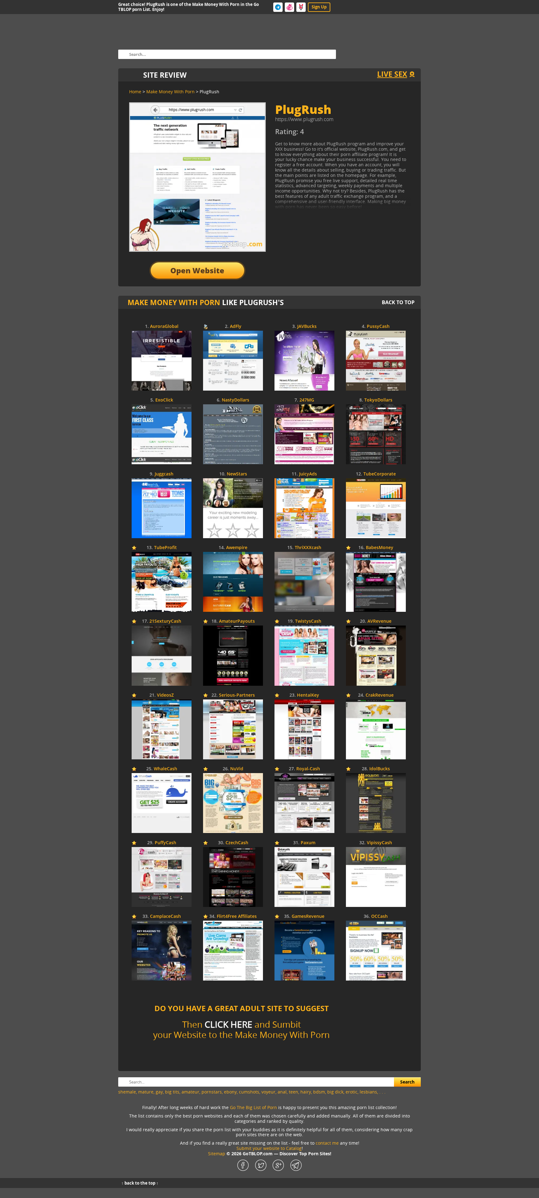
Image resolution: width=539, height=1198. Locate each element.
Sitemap (216, 1154)
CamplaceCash (165, 916)
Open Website (197, 270)
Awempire (236, 547)
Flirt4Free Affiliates (237, 916)
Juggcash (164, 474)
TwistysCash (308, 621)
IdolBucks (379, 769)
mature (145, 1092)
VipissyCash (379, 842)
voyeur (268, 1092)
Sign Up (319, 7)
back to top (398, 302)
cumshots (249, 1092)
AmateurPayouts (237, 621)
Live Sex (392, 74)
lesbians (368, 1092)
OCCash (379, 916)
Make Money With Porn (174, 302)
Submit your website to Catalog (269, 1148)
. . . (382, 1092)
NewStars (237, 474)
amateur (190, 1092)
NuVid (236, 769)
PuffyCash (165, 842)
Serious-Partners (237, 695)
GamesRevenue (308, 916)
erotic (351, 1092)
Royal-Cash (308, 769)
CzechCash (237, 842)
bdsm (319, 1092)
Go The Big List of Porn (253, 1107)
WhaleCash (165, 769)
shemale (127, 1092)
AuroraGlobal (164, 326)
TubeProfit (165, 547)
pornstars (212, 1092)
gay (159, 1092)
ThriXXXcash (308, 547)
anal (282, 1092)
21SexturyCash (165, 621)
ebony (230, 1092)
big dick (335, 1092)
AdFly (235, 326)
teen (293, 1092)
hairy (305, 1092)
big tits (172, 1092)
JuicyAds (308, 474)
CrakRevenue (380, 695)
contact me (327, 1143)
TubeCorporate (379, 474)
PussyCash (378, 326)
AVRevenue (379, 621)
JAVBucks (307, 326)
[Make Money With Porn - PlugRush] (332, 134)
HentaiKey (308, 695)
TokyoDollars (378, 400)
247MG (306, 400)
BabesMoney (379, 547)
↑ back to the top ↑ (139, 1183)
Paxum (308, 842)
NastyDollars (235, 400)
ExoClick (164, 400)
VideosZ (165, 695)
